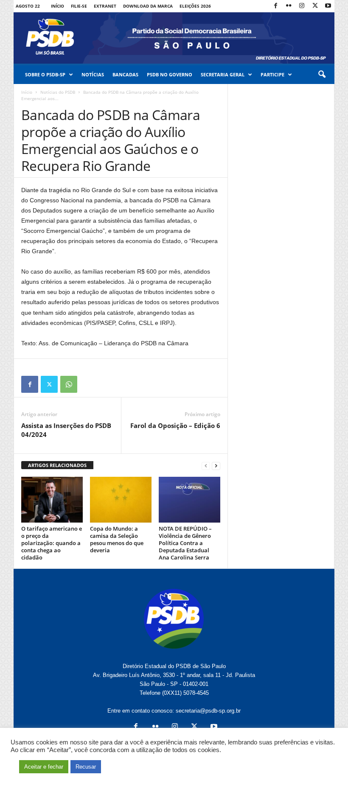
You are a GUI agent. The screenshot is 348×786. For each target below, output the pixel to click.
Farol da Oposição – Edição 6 (175, 425)
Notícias (92, 74)
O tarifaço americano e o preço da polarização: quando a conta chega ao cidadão (51, 543)
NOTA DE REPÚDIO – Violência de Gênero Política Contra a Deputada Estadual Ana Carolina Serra (185, 543)
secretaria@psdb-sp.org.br (208, 711)
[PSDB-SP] (174, 38)
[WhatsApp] (68, 384)
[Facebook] (275, 6)
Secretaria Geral (222, 74)
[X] (315, 6)
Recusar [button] (86, 767)
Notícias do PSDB (57, 92)
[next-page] (216, 465)
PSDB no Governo (169, 74)
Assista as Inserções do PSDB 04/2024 (66, 430)
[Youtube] (328, 6)
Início (57, 6)
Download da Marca (148, 6)
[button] (321, 74)
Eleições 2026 (195, 6)
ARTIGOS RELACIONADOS (57, 465)
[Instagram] (302, 6)
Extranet (105, 6)
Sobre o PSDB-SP (45, 74)
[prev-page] (206, 465)
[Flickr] (288, 6)
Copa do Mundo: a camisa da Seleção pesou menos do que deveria (116, 539)
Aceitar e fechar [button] (43, 767)
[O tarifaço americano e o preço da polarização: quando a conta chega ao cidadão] (52, 500)
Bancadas (125, 74)
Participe (272, 74)
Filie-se (79, 6)
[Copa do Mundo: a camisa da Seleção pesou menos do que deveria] (121, 500)
